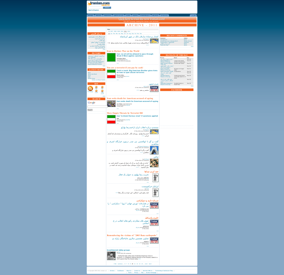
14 (142, 263)
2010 (122, 31)
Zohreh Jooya (91, 78)
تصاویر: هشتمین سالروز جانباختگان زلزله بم (130, 238)
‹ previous (119, 263)
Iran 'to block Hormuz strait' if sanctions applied (137, 116)
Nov (138, 33)
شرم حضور (154, 84)
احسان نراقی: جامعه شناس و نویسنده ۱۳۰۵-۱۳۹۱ (167, 66)
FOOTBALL (145, 15)
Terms (130, 272)
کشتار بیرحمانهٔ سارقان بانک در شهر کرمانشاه (139, 37)
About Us (128, 270)
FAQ (142, 272)
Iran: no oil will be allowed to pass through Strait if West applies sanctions (135, 55)
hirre (119, 252)
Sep (133, 33)
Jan (111, 33)
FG (126, 59)
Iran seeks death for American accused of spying (137, 101)
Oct (135, 33)
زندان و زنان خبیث (100, 38)
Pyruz (89, 75)
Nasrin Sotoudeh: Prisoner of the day (165, 69)
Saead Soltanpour (144, 146)
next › (146, 263)
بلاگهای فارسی (102, 93)
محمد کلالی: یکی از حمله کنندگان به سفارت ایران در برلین (167, 80)
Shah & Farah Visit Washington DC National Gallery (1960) (96, 62)
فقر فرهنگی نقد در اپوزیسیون (97, 37)
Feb (114, 33)
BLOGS (155, 15)
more (104, 65)
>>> (147, 45)
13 (139, 263)
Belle (89, 77)
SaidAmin (186, 42)
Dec (141, 33)
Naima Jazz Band (92, 74)
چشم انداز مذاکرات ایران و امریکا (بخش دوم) (97, 46)
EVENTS (164, 15)
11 (134, 263)
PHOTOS (107, 15)
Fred (147, 178)
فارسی (193, 15)
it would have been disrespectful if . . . (170, 41)
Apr (119, 33)
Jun (125, 33)
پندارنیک (145, 86)
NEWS (135, 15)
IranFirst (128, 119)
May (122, 33)
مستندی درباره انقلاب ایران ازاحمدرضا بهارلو (140, 127)
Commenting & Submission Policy (164, 270)
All (109, 31)
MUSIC (98, 15)
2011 (125, 31)
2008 (115, 31)
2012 (128, 31)
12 (137, 263)
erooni (127, 76)
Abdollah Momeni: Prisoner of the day (165, 76)
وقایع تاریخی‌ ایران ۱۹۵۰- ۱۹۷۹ (95, 58)
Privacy (136, 272)
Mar (117, 33)
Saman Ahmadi (188, 41)
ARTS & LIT (118, 15)
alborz (185, 45)
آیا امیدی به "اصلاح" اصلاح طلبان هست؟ (98, 43)
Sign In (90, 10)
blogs (96, 88)
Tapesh (147, 39)
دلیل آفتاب (102, 40)
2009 (118, 31)
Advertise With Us (147, 270)
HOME (90, 15)
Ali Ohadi (146, 159)
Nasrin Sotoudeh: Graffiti (167, 71)
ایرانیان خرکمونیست (150, 186)
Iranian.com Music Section (98, 79)
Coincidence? (163, 39)
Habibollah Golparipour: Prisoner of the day (167, 84)
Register (96, 10)
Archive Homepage (151, 272)
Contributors (120, 270)
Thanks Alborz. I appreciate (167, 42)
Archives (112, 270)
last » (150, 263)
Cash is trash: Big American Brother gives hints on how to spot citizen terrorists (137, 71)
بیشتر (104, 49)
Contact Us (137, 270)
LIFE (128, 15)
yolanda (128, 105)
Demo (185, 39)
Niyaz (89, 72)
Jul (127, 33)
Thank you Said (164, 45)
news (102, 88)
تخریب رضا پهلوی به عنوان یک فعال (134, 175)
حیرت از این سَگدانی (165, 43)
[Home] (99, 5)
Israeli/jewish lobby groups (118, 250)
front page (90, 91)
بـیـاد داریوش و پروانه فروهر (94, 60)
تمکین (156, 157)
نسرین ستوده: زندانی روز (167, 59)
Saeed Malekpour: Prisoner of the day (165, 61)
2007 (111, 31)
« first (115, 263)
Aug (130, 33)
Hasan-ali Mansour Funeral (95, 64)
